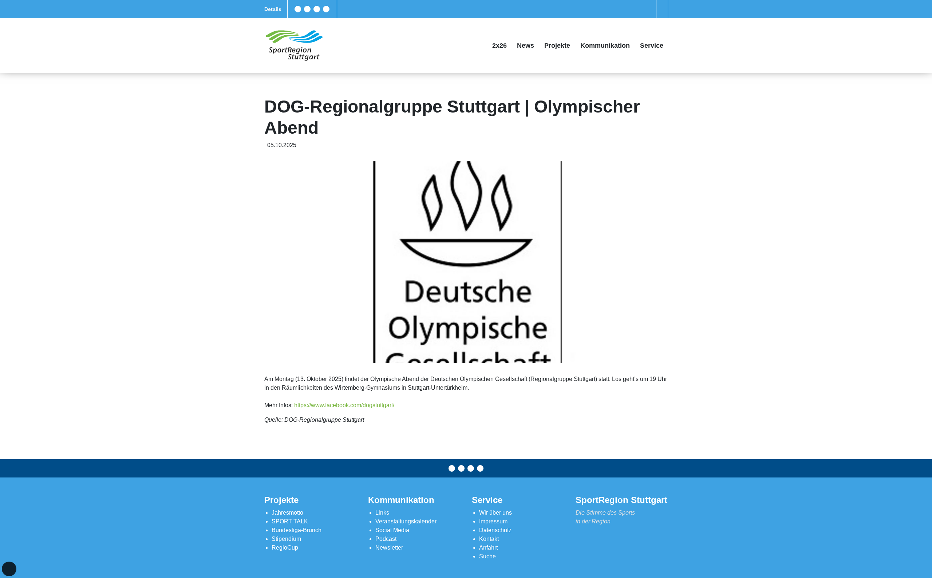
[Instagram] (316, 9)
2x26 (499, 45)
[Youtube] (326, 9)
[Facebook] (298, 9)
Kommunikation (605, 45)
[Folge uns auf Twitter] (307, 9)
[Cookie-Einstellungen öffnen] (9, 569)
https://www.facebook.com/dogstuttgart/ (344, 405)
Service (651, 45)
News (525, 45)
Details (272, 9)
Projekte (557, 45)
